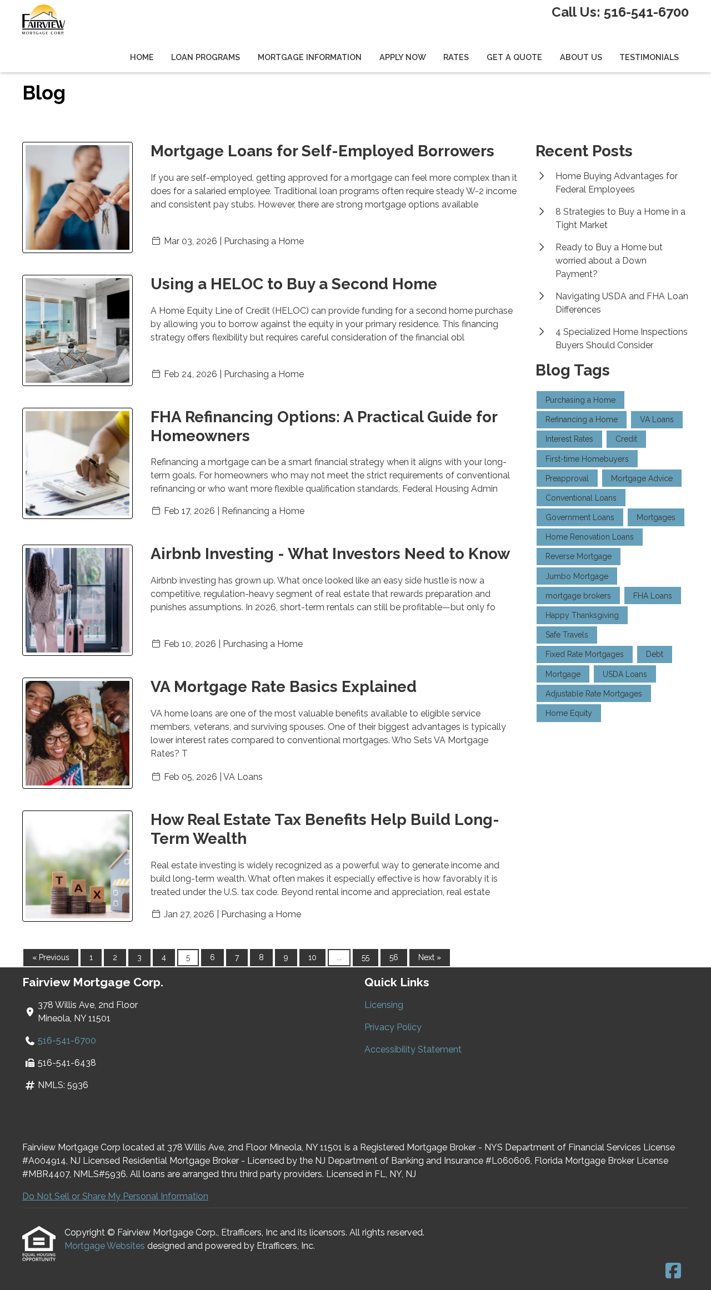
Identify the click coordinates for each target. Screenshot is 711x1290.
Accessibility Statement (413, 1049)
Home (142, 57)
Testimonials (649, 57)
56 (393, 957)
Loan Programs (205, 57)
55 (365, 957)
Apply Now (402, 57)
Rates (456, 57)
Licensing (383, 1005)
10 (312, 957)
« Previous (50, 957)
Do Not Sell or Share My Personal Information (115, 1196)
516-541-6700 (646, 12)
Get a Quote (514, 57)
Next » (429, 957)
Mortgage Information (310, 57)
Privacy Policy (393, 1027)
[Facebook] (673, 1271)
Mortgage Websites (105, 1245)
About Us (581, 57)
